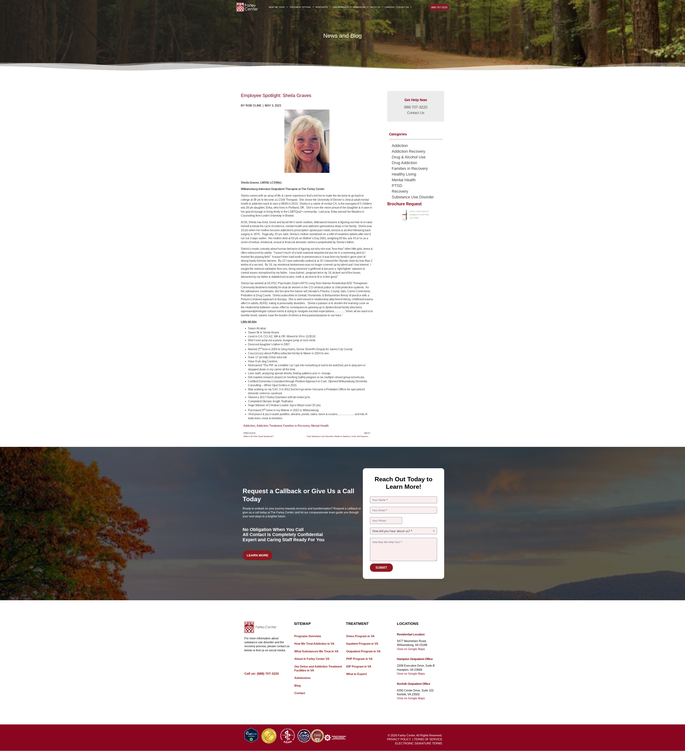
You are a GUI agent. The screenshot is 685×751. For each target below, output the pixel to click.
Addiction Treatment (269, 425)
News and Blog (342, 35)
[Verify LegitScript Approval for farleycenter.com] (251, 741)
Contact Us (402, 7)
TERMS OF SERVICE (428, 739)
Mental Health (320, 425)
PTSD (397, 185)
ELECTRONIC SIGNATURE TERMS (418, 743)
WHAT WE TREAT (277, 7)
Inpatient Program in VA (362, 643)
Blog (297, 685)
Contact (299, 693)
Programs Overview (307, 636)
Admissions (359, 7)
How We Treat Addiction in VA (314, 643)
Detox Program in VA (360, 636)
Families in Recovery (296, 425)
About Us (375, 7)
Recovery (400, 191)
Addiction (249, 425)
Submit (381, 567)
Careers (389, 7)
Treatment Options (300, 7)
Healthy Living (404, 174)
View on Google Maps (411, 649)
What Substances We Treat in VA (316, 651)
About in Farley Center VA (311, 658)
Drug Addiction (404, 163)
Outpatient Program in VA (363, 651)
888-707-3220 (415, 107)
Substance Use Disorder (413, 197)
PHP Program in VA (359, 658)
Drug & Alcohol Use (409, 157)
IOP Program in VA (358, 666)
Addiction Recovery (408, 151)
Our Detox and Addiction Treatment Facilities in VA (318, 668)
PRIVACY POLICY (399, 739)
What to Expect (356, 674)
